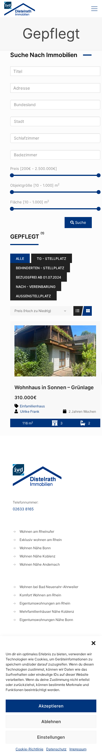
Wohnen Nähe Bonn (35, 548)
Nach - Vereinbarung (36, 287)
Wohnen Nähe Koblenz (38, 556)
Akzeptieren (51, 706)
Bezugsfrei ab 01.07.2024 (38, 277)
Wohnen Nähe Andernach (40, 564)
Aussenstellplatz (33, 296)
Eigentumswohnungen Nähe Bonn (46, 620)
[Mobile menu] (94, 8)
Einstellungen (51, 737)
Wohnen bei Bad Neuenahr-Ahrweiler (49, 587)
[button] (93, 643)
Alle (20, 258)
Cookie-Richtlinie (29, 749)
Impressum (77, 749)
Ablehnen (51, 721)
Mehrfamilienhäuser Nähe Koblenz (47, 611)
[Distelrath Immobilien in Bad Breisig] (19, 8)
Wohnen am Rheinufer (37, 531)
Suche (80, 222)
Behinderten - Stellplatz (40, 268)
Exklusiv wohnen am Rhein (41, 540)
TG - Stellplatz (51, 258)
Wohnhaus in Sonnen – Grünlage (54, 387)
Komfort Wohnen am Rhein (40, 595)
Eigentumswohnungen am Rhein (45, 603)
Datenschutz (56, 749)
